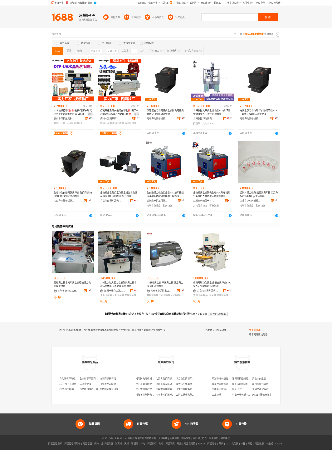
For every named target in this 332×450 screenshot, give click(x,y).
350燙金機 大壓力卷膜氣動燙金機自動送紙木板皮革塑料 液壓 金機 (118, 284)
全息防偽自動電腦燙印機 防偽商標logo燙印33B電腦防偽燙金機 (73, 194)
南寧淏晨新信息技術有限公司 (227, 384)
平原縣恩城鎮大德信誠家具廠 (227, 389)
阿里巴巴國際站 (72, 443)
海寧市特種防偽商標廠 (167, 389)
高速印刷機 (130, 123)
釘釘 (250, 443)
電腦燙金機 (199, 295)
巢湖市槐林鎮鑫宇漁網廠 (224, 378)
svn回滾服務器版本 (262, 394)
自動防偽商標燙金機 (225, 330)
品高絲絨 (216, 394)
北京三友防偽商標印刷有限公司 (192, 389)
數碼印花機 (106, 123)
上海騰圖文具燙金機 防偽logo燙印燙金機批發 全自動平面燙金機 (211, 112)
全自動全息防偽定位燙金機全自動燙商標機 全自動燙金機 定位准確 (118, 194)
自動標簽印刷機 (108, 384)
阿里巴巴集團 (55, 443)
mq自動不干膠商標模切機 (72, 384)
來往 (243, 443)
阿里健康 (259, 443)
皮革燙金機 (130, 295)
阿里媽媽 (170, 443)
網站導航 (225, 438)
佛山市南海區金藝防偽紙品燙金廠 (153, 384)
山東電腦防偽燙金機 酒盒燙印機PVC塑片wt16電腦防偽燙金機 (212, 284)
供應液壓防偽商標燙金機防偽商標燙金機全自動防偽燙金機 (165, 112)
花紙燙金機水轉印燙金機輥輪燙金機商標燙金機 (72, 284)
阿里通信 (212, 443)
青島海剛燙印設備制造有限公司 (157, 118)
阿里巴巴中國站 (91, 443)
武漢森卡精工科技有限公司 (157, 200)
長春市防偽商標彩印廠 (187, 384)
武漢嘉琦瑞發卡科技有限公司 (203, 200)
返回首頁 (202, 313)
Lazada (279, 443)
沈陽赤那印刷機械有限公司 (250, 200)
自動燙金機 (106, 295)
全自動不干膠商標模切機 (92, 378)
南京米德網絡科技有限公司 (246, 384)
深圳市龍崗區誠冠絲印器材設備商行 (114, 290)
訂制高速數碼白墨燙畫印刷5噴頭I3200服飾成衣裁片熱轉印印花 (119, 112)
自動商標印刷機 (67, 378)
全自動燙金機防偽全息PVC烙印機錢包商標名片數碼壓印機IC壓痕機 (165, 194)
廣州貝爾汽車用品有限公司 (266, 384)
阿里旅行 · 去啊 (155, 443)
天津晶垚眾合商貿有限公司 (266, 389)
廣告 (90, 114)
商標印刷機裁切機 (109, 389)
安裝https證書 (259, 378)
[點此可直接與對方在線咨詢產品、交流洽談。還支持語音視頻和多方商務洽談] (183, 133)
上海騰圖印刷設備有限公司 (203, 118)
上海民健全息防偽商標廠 (188, 394)
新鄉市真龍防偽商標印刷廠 (149, 394)
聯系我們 (213, 438)
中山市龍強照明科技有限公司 (247, 394)
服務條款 (174, 438)
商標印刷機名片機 (89, 389)
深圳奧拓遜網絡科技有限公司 (247, 378)
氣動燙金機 (118, 295)
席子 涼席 (237, 389)
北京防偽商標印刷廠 (186, 378)
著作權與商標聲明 (147, 438)
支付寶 (235, 443)
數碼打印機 (59, 123)
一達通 (269, 443)
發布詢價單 (255, 330)
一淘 (142, 443)
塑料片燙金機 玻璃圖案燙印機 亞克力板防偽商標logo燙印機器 (259, 194)
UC (227, 443)
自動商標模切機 (108, 378)
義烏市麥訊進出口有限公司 (161, 290)
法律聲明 (163, 438)
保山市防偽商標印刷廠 (147, 389)
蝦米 (179, 443)
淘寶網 (118, 443)
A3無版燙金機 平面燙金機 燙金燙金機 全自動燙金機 (165, 284)
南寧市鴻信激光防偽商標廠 (169, 394)
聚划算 (134, 443)
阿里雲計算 (189, 443)
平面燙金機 (164, 295)
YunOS (201, 443)
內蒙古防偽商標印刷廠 (167, 378)
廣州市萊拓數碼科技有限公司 (64, 118)
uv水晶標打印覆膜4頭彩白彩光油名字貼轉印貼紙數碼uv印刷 (73, 112)
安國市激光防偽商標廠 (167, 384)
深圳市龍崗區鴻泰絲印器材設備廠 (68, 290)
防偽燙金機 (222, 295)
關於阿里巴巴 (200, 438)
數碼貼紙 (78, 123)
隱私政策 (186, 438)
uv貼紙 (69, 123)
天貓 (126, 443)
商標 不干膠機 (66, 389)
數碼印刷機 (118, 123)
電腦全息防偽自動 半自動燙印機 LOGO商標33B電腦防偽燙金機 (259, 112)
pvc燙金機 (210, 295)
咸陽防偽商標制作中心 (147, 378)
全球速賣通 (107, 443)
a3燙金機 (176, 295)
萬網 (221, 443)
